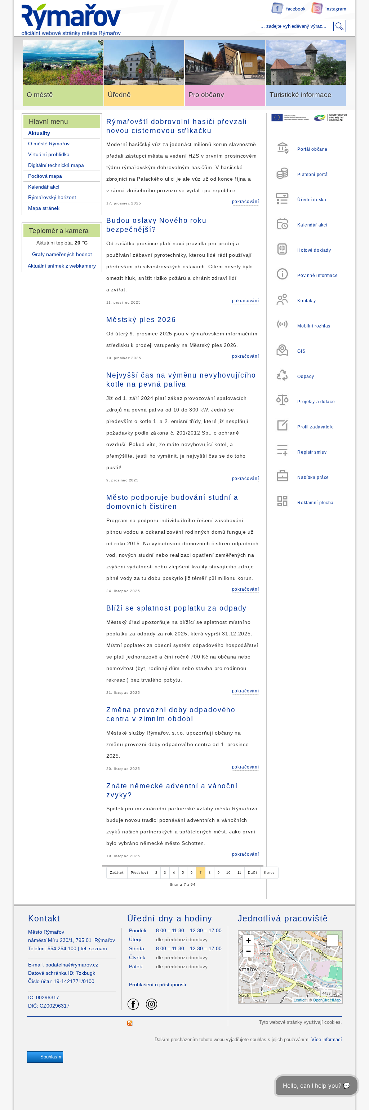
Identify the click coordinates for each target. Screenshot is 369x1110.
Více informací (326, 1039)
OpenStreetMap (327, 1000)
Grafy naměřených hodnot (62, 254)
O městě (40, 94)
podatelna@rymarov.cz (71, 965)
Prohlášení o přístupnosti (157, 984)
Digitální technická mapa (56, 165)
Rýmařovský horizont (52, 197)
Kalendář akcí (43, 187)
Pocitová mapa (45, 176)
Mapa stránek (43, 208)
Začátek (117, 873)
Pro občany (206, 94)
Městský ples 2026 (141, 319)
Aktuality (39, 133)
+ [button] (248, 940)
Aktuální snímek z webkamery (62, 266)
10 (228, 873)
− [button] (248, 951)
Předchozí (139, 873)
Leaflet (300, 1000)
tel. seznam (94, 948)
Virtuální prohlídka (49, 154)
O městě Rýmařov (49, 143)
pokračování (245, 201)
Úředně (119, 94)
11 (239, 873)
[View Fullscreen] (332, 940)
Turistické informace (301, 94)
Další (252, 873)
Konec (269, 873)
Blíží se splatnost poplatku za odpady (176, 608)
